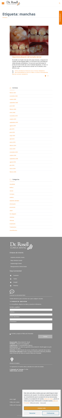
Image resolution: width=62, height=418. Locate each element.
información (22, 70)
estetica (16, 70)
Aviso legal (19, 415)
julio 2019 (12, 129)
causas (11, 190)
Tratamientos (42, 70)
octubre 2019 (13, 119)
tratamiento (12, 223)
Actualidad (12, 184)
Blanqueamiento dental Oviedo (18, 266)
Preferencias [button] (50, 413)
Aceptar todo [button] (42, 408)
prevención (28, 70)
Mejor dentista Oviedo (16, 260)
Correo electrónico (14, 317)
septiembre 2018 (14, 158)
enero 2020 (12, 112)
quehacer (19, 74)
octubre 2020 (13, 99)
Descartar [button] (32, 413)
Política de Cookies (15, 402)
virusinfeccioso (13, 230)
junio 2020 (12, 106)
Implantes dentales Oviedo (17, 257)
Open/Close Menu (3, 3)
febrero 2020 (13, 109)
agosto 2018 (13, 162)
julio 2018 (12, 165)
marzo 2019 (12, 142)
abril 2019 (12, 139)
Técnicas (36, 70)
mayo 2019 (12, 135)
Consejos (12, 194)
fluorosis (37, 72)
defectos (28, 72)
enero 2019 (12, 148)
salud (32, 70)
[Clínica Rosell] (32, 3)
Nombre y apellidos (15, 307)
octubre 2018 (13, 155)
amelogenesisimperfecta (20, 72)
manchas (14, 74)
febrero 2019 (13, 145)
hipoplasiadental (44, 72)
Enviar (45, 336)
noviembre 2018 (14, 152)
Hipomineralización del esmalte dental (26, 57)
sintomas (12, 217)
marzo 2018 (12, 168)
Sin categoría (13, 214)
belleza (11, 187)
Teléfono (12, 312)
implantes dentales (14, 200)
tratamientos (25, 74)
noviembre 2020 (14, 96)
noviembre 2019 (14, 116)
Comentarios (13, 321)
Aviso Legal (13, 399)
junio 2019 (12, 132)
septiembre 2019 (14, 122)
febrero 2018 (13, 172)
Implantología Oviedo (16, 263)
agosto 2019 (13, 125)
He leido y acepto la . (22, 333)
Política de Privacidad (27, 333)
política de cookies (48, 399)
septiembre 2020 (14, 102)
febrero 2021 (13, 92)
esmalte (33, 72)
